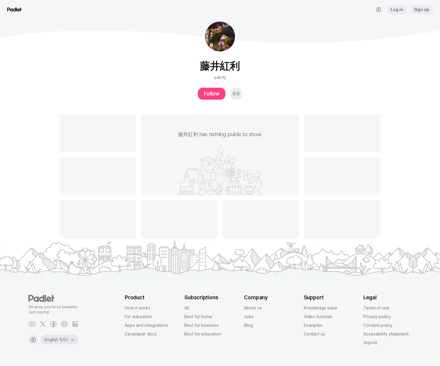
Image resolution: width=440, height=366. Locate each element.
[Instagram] (64, 324)
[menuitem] (378, 9)
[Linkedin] (75, 324)
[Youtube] (32, 324)
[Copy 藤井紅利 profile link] (236, 94)
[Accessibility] (33, 339)
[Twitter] (42, 324)
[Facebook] (53, 324)
